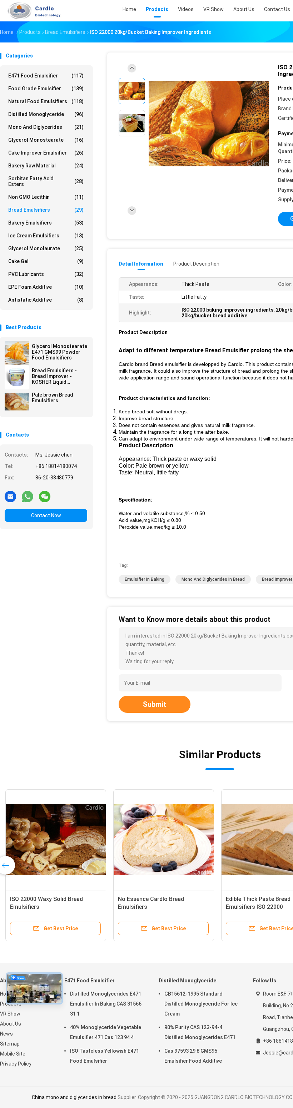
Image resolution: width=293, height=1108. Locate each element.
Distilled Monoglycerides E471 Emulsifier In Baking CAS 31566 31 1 (105, 1004)
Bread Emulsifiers (46, 210)
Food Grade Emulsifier (46, 88)
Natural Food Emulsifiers (46, 101)
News (6, 1034)
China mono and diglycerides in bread (74, 1097)
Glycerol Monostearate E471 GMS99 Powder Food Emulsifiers (59, 352)
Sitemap (10, 1044)
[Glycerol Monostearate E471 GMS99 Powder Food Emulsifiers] (17, 353)
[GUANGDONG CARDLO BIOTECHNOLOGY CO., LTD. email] (10, 496)
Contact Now (46, 515)
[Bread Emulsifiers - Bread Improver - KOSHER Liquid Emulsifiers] (17, 377)
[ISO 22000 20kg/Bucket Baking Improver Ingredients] (209, 124)
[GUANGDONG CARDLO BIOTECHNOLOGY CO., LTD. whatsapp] (27, 496)
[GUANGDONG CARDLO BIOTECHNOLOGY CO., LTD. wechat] (44, 496)
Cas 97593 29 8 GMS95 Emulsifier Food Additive (193, 1056)
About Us (10, 1024)
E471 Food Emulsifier (46, 76)
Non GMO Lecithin (46, 197)
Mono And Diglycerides (46, 127)
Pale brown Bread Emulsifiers (52, 397)
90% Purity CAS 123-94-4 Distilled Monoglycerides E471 (199, 1032)
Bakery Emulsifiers (46, 223)
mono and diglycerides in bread (213, 579)
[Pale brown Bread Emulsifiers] (17, 401)
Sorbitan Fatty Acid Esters (46, 181)
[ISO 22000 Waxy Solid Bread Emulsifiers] (56, 840)
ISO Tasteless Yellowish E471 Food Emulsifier (104, 1056)
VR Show (10, 1014)
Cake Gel (46, 261)
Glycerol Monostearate (46, 140)
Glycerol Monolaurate (46, 248)
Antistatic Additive (46, 300)
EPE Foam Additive (46, 287)
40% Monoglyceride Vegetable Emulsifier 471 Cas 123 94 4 (105, 1032)
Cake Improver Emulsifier (46, 153)
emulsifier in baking (144, 579)
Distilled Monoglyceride (46, 114)
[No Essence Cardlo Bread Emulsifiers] (164, 840)
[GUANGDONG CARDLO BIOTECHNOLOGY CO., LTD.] (31, 10)
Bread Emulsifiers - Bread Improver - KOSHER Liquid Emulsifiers (54, 376)
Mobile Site (12, 1054)
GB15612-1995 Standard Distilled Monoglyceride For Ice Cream (201, 1004)
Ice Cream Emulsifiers (46, 235)
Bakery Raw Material (46, 165)
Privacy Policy (15, 1064)
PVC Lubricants (46, 274)
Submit (154, 704)
